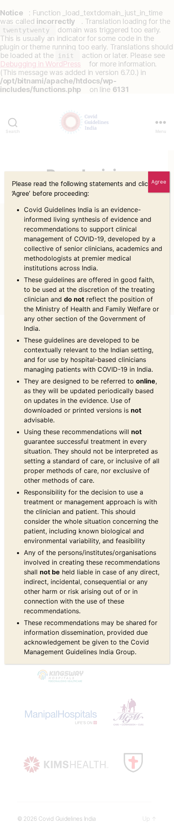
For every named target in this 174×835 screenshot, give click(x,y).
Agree (158, 182)
